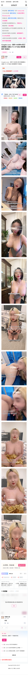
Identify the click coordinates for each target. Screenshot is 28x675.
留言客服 (10, 25)
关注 (19, 57)
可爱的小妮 (7, 616)
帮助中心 (19, 23)
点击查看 (4, 20)
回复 (25, 623)
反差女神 (4, 52)
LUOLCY (18, 665)
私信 (24, 57)
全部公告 (14, 655)
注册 (25, 94)
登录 (20, 94)
